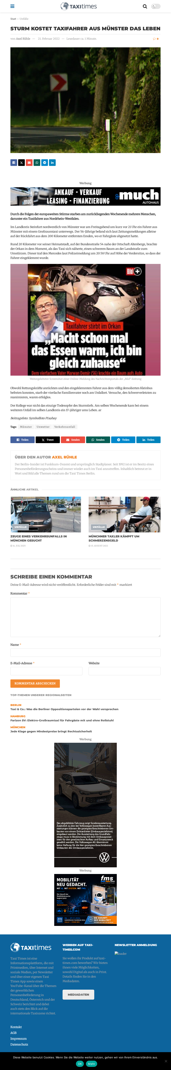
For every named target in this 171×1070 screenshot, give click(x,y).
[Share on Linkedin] (52, 162)
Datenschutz (19, 1044)
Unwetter (43, 426)
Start (13, 18)
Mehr (91, 1063)
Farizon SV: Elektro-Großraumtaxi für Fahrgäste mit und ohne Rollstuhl (62, 720)
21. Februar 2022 (49, 38)
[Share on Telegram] (44, 162)
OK (80, 1063)
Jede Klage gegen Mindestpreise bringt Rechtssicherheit (51, 731)
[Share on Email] (29, 162)
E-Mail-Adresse (22, 663)
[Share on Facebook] (13, 162)
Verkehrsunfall (64, 426)
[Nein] (166, 1061)
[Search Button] (145, 6)
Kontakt (16, 1027)
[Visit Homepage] (78, 6)
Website (94, 663)
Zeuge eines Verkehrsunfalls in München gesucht (38, 538)
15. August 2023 (99, 545)
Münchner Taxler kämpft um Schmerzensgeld (114, 538)
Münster (26, 426)
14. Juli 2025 (19, 545)
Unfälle (24, 18)
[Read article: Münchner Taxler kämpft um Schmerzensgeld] (125, 515)
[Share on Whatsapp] (37, 162)
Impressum (18, 1039)
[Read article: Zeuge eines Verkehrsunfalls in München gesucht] (46, 515)
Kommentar (20, 593)
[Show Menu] (12, 6)
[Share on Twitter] (21, 162)
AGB (13, 1033)
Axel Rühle (23, 38)
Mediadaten (78, 994)
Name (15, 645)
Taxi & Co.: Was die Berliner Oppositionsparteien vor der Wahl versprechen (64, 709)
